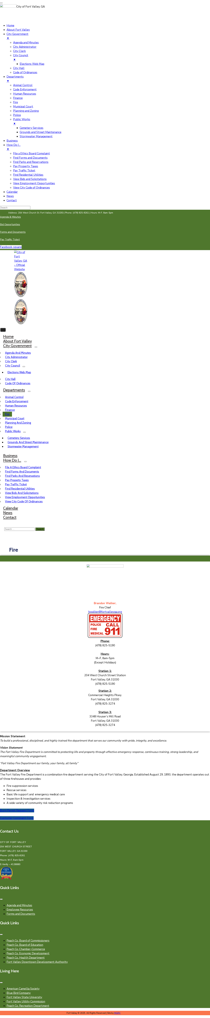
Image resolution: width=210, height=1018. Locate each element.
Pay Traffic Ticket (16, 484)
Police (8, 427)
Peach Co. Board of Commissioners (28, 941)
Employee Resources (20, 910)
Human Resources (16, 405)
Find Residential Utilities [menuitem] (28, 175)
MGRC (117, 1013)
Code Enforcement (16, 401)
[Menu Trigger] (1, 2)
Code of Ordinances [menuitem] (25, 72)
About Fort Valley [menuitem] (18, 30)
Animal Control (14, 397)
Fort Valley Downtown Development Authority (37, 962)
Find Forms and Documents (22, 471)
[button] (60, 212)
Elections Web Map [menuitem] (32, 64)
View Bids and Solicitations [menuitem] (30, 179)
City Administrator (16, 357)
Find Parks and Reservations (22, 475)
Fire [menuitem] (15, 102)
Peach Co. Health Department (26, 958)
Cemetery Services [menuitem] (31, 128)
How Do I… (12, 460)
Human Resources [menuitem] (24, 94)
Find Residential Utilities (20, 488)
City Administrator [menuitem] (24, 47)
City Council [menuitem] (20, 57)
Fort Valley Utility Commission (26, 1001)
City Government (17, 345)
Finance (10, 410)
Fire (7, 414)
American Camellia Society (23, 989)
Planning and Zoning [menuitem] (26, 111)
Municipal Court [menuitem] (23, 106)
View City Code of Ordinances (24, 501)
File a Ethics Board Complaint (23, 467)
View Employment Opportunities (25, 497)
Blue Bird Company (19, 993)
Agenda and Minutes (18, 352)
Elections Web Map (19, 372)
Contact (9, 517)
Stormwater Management (23, 446)
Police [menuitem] (17, 115)
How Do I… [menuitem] (14, 147)
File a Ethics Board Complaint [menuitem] (31, 153)
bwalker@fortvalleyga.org (105, 612)
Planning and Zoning (18, 422)
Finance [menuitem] (18, 98)
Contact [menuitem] (12, 200)
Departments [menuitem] (15, 79)
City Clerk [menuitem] (19, 51)
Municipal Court (14, 418)
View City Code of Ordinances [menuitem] (31, 188)
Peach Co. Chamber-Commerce (26, 949)
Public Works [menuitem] (21, 121)
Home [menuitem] (10, 25)
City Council (12, 365)
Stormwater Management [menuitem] (36, 136)
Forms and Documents (21, 914)
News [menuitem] (10, 196)
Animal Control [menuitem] (22, 85)
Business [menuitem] (12, 141)
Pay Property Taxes (17, 480)
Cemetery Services (19, 438)
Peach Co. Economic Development (28, 953)
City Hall (10, 379)
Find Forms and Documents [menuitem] (30, 158)
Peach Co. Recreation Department (28, 1006)
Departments (14, 390)
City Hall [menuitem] (18, 68)
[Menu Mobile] (1, 899)
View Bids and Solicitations (22, 493)
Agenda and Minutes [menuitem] (26, 42)
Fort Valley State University (24, 997)
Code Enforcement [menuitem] (25, 89)
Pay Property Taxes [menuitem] (25, 166)
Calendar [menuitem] (12, 192)
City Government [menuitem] (17, 36)
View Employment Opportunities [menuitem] (34, 183)
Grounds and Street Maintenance (28, 442)
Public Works (13, 431)
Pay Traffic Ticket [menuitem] (24, 170)
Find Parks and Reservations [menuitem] (30, 162)
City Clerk (11, 361)
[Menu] (36, 347)
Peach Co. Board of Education (25, 945)
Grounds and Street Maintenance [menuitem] (40, 132)
